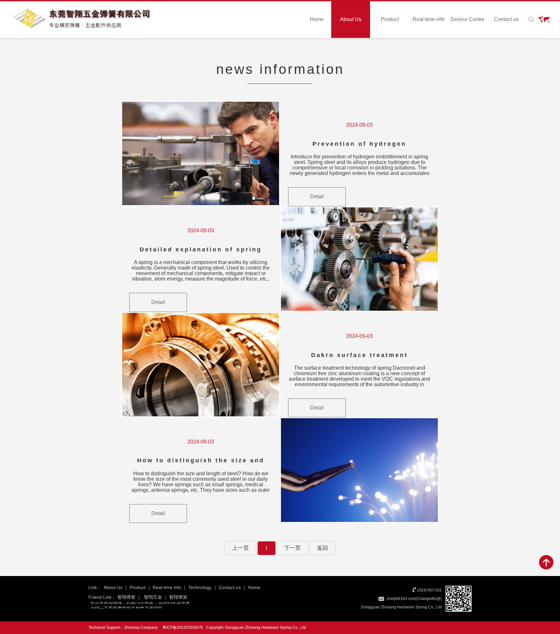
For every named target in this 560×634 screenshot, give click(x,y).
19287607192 (429, 590)
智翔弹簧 (126, 597)
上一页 (240, 548)
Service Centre (467, 19)
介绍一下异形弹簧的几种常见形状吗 (126, 604)
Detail (317, 196)
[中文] (543, 19)
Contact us (506, 19)
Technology (200, 587)
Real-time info (429, 19)
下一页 (292, 548)
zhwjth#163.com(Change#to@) (414, 598)
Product (390, 19)
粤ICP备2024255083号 (182, 627)
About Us (350, 19)
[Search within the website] (531, 19)
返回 (322, 548)
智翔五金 (153, 597)
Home (317, 19)
